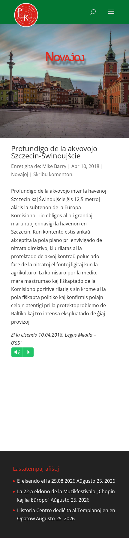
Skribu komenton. (53, 174)
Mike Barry (54, 166)
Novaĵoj (19, 174)
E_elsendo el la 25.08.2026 (46, 481)
